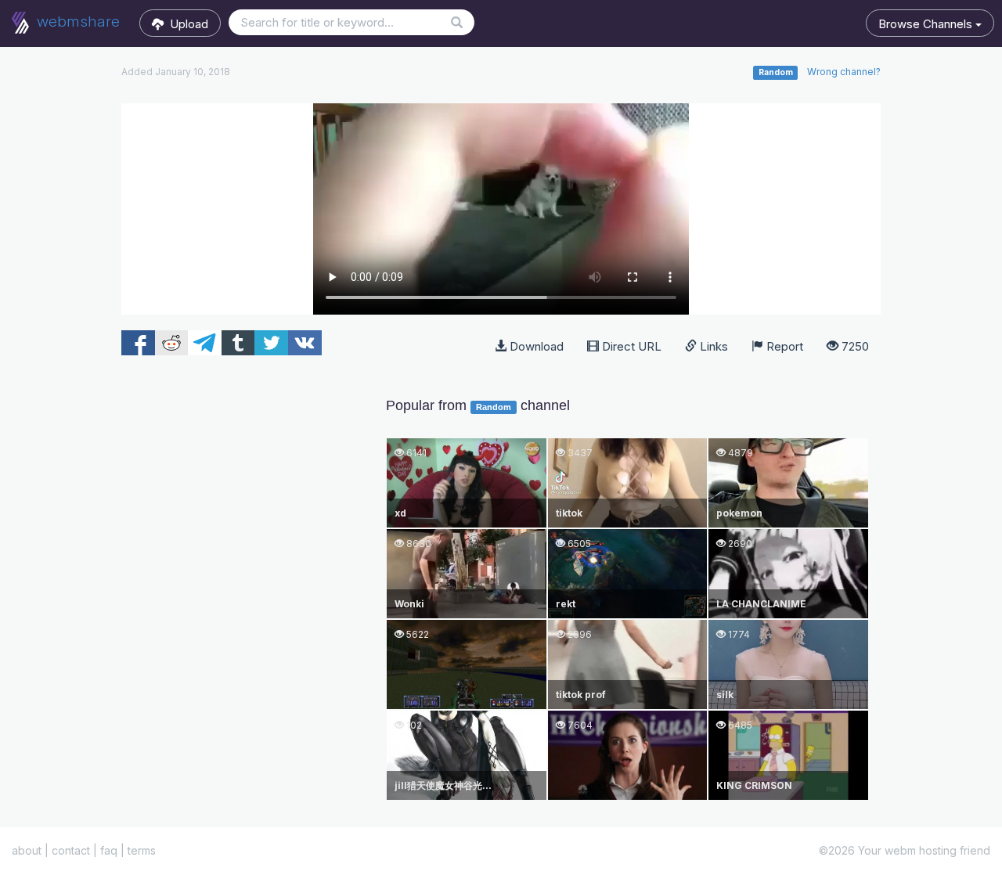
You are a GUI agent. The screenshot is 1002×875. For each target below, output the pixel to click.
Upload (186, 23)
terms (142, 850)
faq (108, 850)
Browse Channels (926, 23)
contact (71, 850)
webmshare (76, 22)
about (26, 850)
